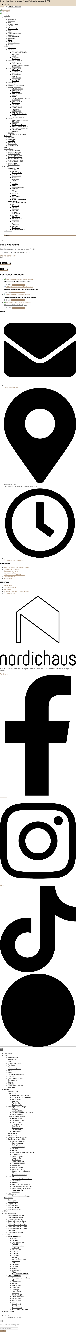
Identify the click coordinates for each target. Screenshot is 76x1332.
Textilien (10, 41)
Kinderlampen (12, 82)
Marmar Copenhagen (18, 187)
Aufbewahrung (12, 19)
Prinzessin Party (16, 74)
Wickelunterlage (16, 66)
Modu (13, 190)
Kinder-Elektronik (17, 101)
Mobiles (14, 55)
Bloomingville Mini (17, 173)
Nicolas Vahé (15, 221)
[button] (4, 234)
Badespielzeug (16, 92)
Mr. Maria (14, 191)
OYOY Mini (15, 193)
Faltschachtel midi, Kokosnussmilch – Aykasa (17, 282)
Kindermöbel (11, 84)
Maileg (14, 185)
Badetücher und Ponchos (19, 125)
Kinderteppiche (16, 129)
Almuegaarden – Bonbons (19, 202)
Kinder (6, 46)
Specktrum (15, 226)
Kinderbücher (16, 103)
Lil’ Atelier (14, 182)
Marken (6, 166)
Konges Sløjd (15, 179)
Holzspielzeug (16, 99)
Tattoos (14, 115)
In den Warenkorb (18, 285)
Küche (9, 30)
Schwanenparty (16, 77)
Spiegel (10, 40)
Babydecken (15, 121)
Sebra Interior (16, 196)
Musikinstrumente (17, 106)
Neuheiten (7, 16)
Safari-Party (15, 76)
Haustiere (10, 44)
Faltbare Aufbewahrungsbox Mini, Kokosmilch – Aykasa (21, 289)
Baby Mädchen (12, 139)
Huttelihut (14, 177)
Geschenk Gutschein (13, 43)
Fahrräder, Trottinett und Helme (21, 98)
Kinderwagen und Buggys (19, 134)
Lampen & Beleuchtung (14, 33)
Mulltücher (15, 131)
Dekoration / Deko (13, 24)
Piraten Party (15, 81)
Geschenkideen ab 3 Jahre (15, 158)
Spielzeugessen (16, 110)
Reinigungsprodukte (13, 36)
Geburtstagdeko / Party (14, 68)
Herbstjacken (8, 231)
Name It (14, 195)
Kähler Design (16, 217)
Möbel (9, 32)
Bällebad (14, 95)
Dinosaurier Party (17, 71)
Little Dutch (15, 184)
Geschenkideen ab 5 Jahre (15, 160)
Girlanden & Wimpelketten (19, 52)
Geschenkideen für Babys (15, 155)
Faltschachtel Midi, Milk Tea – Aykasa (15, 305)
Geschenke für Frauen (14, 150)
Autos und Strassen (17, 88)
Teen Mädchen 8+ (13, 145)
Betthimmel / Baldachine (19, 51)
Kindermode (7, 136)
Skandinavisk (15, 224)
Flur (9, 27)
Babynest (14, 123)
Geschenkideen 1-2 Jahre (15, 157)
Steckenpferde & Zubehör (19, 114)
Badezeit (14, 62)
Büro (9, 22)
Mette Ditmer (15, 220)
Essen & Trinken (16, 63)
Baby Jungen (11, 137)
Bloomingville (15, 206)
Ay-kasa (14, 169)
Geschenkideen (8, 149)
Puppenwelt (15, 109)
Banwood (14, 171)
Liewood (14, 180)
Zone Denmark (16, 228)
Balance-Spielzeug (17, 93)
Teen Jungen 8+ (12, 144)
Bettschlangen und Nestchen (20, 126)
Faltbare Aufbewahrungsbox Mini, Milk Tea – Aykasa (20, 297)
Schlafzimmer (12, 38)
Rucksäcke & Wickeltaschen (16, 85)
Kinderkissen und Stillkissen (20, 128)
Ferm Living (15, 210)
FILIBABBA (15, 174)
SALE (5, 147)
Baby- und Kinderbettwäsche (20, 120)
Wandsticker (15, 57)
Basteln (14, 96)
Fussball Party (16, 79)
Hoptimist (14, 212)
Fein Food (10, 25)
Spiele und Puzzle (17, 112)
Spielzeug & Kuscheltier (14, 87)
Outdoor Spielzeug (17, 107)
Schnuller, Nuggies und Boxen (20, 65)
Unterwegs (11, 132)
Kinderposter (15, 54)
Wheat (14, 198)
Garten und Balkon (13, 29)
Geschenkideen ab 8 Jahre (15, 161)
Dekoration (11, 49)
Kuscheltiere (15, 104)
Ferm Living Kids (16, 176)
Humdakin (15, 215)
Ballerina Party (16, 70)
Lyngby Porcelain (16, 218)
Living (5, 17)
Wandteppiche (16, 59)
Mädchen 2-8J (12, 142)
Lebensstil (11, 35)
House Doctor (16, 213)
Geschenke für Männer (14, 152)
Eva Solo (14, 207)
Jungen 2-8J (11, 141)
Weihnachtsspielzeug (18, 117)
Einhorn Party (15, 73)
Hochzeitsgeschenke (14, 154)
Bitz (13, 204)
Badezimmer (11, 21)
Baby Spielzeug (16, 90)
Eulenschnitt (15, 209)
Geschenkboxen (12, 163)
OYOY (13, 223)
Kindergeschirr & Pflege (15, 60)
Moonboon (15, 188)
